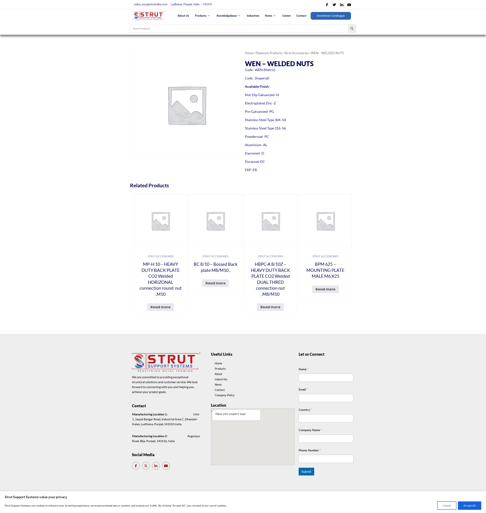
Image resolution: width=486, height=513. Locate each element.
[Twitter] (334, 4)
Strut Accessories (296, 53)
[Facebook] (327, 4)
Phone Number (310, 450)
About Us (183, 15)
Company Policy (225, 395)
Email (303, 389)
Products (201, 15)
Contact (301, 15)
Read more (160, 307)
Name (303, 369)
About (218, 374)
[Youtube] (349, 4)
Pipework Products (269, 53)
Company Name (310, 430)
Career (286, 15)
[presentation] (233, 324)
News (268, 15)
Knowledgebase (227, 15)
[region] (243, 502)
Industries (253, 15)
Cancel (447, 505)
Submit (306, 472)
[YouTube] (166, 466)
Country (305, 409)
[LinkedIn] (342, 4)
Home (249, 53)
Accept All (469, 505)
